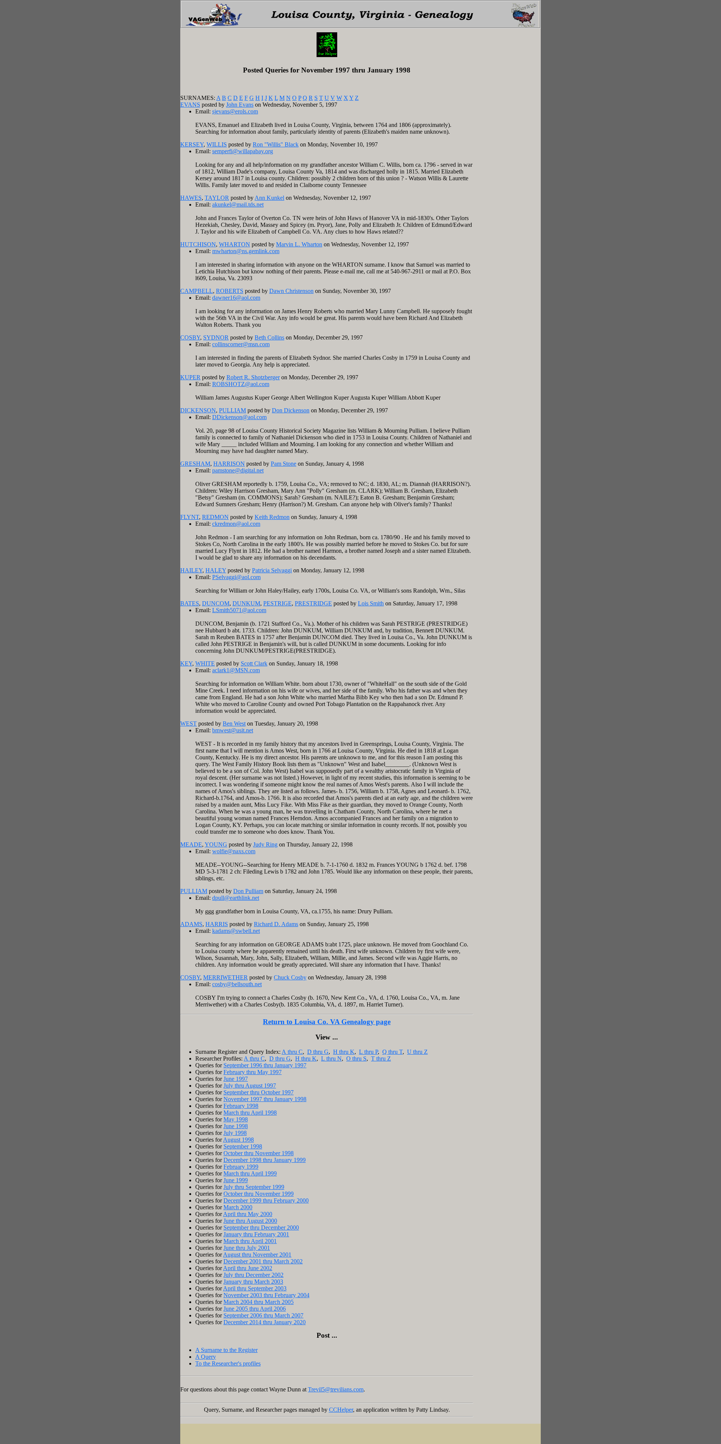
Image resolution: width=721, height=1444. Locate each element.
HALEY (215, 570)
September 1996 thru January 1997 (264, 1065)
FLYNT (189, 517)
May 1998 (235, 1119)
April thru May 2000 (247, 1214)
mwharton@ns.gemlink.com (245, 251)
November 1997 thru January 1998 (264, 1099)
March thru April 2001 (250, 1241)
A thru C (292, 1052)
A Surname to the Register (226, 1350)
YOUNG (216, 844)
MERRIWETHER (225, 977)
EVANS (190, 104)
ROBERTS (229, 291)
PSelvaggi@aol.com (236, 577)
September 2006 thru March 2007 (263, 1315)
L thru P (368, 1052)
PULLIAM (232, 410)
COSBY (190, 337)
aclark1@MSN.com (236, 670)
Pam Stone (283, 463)
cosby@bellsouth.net (237, 984)
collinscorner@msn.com (241, 344)
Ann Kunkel (269, 198)
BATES (189, 603)
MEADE (191, 844)
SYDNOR (216, 337)
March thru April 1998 (250, 1112)
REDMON (215, 517)
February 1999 (240, 1166)
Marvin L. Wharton (299, 244)
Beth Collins (269, 337)
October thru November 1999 (258, 1194)
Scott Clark (254, 663)
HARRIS (216, 924)
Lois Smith (371, 603)
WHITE (205, 663)
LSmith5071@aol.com (239, 610)
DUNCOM (215, 603)
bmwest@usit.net (232, 730)
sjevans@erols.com (235, 111)
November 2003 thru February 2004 (266, 1295)
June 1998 (235, 1126)
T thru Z (381, 1058)
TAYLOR (217, 198)
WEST (188, 723)
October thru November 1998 (258, 1153)
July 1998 (235, 1133)
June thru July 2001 (246, 1248)
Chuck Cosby (290, 977)
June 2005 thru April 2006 (254, 1308)
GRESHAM (195, 463)
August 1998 (238, 1139)
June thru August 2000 (250, 1221)
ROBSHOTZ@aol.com (240, 384)
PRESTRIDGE (313, 603)
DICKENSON (198, 410)
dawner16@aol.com (236, 297)
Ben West (234, 723)
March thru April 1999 (250, 1173)
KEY (186, 663)
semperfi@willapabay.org (242, 151)
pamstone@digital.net (238, 470)
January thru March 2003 (253, 1281)
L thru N (331, 1058)
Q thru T (392, 1052)
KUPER (190, 377)
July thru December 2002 (253, 1275)
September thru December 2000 (261, 1227)
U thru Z (417, 1052)
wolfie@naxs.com (233, 851)
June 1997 (235, 1079)
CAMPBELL (196, 291)
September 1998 (242, 1146)
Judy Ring (265, 844)
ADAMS (191, 924)
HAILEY (191, 570)
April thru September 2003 (255, 1288)
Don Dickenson (290, 410)
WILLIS (217, 144)
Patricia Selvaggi (272, 570)
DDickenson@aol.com (239, 417)
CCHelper (341, 1409)
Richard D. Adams (276, 924)
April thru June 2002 (247, 1268)
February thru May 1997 (252, 1072)
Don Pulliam (248, 891)
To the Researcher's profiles (228, 1363)
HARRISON (229, 463)
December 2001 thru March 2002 (263, 1261)
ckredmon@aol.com (236, 524)
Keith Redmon (272, 517)
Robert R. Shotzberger (253, 377)
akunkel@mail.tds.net (238, 204)
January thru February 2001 (256, 1234)
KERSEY (192, 144)
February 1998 (240, 1106)
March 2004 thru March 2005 (258, 1302)
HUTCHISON (198, 244)
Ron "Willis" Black (276, 144)
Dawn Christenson (291, 291)
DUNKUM (246, 603)
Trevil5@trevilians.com (336, 1389)
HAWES (191, 198)
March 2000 (237, 1207)
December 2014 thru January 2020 (264, 1322)
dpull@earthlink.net (235, 898)
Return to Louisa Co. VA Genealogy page (327, 1022)
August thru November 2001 (257, 1254)
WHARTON (234, 244)
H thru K (343, 1052)
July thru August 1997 (249, 1085)
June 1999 (235, 1180)
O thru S (356, 1058)
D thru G (318, 1052)
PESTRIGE (277, 603)
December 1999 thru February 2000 (266, 1200)
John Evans (239, 104)
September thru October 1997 (258, 1092)
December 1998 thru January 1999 (264, 1160)
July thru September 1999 (253, 1187)
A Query (205, 1356)
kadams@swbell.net (236, 931)
